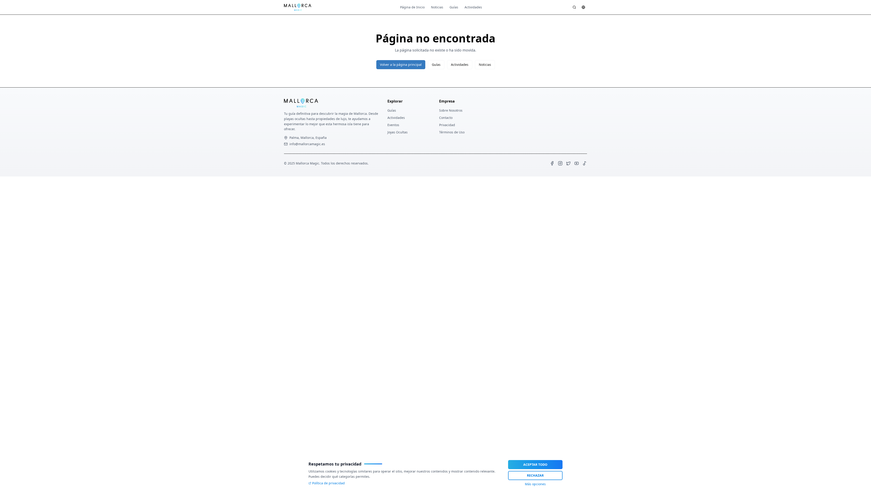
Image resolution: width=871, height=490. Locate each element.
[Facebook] (552, 163)
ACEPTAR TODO (535, 464)
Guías (454, 7)
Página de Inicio (412, 7)
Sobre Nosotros (450, 110)
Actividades (473, 7)
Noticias (437, 7)
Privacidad (447, 125)
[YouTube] (576, 163)
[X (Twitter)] (568, 163)
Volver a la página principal (401, 64)
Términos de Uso (452, 132)
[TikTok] (584, 163)
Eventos (393, 125)
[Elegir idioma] (583, 7)
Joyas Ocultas (397, 132)
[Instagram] (560, 163)
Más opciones (535, 484)
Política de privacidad (328, 483)
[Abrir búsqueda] (574, 7)
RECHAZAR (535, 475)
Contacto (446, 117)
